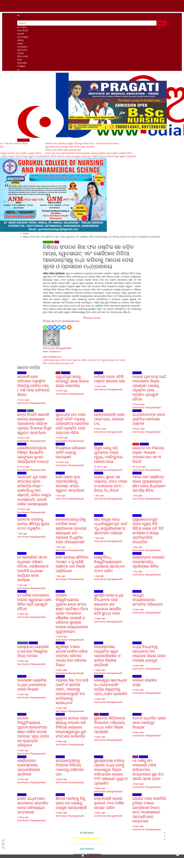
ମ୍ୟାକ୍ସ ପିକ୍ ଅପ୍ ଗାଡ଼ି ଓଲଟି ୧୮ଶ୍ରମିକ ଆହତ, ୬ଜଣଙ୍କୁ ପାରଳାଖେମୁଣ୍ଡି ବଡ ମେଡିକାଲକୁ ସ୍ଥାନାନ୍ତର (72, 691)
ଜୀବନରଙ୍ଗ (22, 50)
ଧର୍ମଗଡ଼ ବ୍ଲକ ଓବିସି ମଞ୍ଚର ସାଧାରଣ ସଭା (109, 378)
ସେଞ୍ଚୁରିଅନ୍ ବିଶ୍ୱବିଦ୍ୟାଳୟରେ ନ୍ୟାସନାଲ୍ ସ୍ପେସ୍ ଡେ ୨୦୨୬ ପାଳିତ (109, 564)
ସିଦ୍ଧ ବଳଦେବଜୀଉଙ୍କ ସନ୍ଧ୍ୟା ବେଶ (58, 363)
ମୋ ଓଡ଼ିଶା (21, 27)
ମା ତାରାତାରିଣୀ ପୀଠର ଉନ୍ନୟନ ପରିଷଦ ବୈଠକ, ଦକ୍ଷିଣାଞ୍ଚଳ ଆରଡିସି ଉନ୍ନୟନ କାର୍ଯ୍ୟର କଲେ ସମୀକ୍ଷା (33, 568)
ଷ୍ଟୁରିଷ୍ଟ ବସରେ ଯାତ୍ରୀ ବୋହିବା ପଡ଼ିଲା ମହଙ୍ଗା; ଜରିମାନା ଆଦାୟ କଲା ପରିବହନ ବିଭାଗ (72, 655)
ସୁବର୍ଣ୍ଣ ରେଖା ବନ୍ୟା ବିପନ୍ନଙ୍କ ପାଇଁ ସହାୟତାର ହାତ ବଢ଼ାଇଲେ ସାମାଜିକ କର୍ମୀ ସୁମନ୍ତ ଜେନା (108, 604)
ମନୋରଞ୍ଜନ (22, 46)
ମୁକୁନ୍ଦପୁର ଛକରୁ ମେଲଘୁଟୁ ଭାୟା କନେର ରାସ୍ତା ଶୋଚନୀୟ (72, 381)
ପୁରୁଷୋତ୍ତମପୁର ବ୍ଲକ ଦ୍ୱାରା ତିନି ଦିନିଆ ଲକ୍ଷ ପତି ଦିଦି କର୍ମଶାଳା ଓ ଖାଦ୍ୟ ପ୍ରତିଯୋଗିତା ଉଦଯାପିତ (148, 530)
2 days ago (23, 613)
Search (20, 17)
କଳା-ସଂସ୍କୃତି (22, 37)
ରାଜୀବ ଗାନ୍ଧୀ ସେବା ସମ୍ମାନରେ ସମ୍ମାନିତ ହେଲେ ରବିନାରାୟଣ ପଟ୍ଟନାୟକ (32, 805)
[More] (69, 327)
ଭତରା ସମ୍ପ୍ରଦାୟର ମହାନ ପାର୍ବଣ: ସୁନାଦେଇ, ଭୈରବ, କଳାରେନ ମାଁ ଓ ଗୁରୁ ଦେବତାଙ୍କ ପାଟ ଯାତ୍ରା (84, 360)
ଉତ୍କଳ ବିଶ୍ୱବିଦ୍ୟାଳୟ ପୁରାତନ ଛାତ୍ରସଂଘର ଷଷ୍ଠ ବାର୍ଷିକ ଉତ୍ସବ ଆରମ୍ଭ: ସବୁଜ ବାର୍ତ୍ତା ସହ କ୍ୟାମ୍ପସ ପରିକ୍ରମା (33, 732)
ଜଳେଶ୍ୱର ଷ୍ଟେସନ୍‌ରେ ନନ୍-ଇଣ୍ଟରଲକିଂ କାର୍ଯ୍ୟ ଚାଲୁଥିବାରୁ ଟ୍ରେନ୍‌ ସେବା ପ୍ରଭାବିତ (111, 687)
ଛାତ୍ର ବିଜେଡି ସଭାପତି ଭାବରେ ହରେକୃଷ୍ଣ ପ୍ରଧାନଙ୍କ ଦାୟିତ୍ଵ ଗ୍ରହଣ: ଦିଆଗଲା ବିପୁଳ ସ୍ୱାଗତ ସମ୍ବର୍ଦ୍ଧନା (34, 423)
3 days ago (23, 750)
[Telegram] (64, 327)
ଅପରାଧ (20, 53)
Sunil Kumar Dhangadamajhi (57, 348)
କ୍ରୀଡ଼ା (20, 43)
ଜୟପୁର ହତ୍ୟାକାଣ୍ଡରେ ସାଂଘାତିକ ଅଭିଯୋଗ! (147, 600)
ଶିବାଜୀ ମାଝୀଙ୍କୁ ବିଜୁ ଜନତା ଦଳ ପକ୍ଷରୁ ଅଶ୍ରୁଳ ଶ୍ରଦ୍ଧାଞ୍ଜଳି (72, 803)
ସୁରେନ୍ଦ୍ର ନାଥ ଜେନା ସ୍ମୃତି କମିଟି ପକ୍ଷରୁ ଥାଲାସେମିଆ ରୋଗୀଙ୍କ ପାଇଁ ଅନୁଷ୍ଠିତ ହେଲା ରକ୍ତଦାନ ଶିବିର (72, 423)
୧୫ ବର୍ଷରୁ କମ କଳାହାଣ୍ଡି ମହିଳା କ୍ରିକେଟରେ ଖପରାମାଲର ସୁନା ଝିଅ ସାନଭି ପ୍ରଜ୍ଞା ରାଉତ (148, 769)
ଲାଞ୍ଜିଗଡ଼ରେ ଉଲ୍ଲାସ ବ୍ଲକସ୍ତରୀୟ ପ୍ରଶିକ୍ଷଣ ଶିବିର (148, 561)
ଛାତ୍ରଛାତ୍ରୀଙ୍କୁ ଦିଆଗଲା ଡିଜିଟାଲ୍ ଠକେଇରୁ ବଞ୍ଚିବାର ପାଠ (70, 767)
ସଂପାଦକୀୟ (22, 62)
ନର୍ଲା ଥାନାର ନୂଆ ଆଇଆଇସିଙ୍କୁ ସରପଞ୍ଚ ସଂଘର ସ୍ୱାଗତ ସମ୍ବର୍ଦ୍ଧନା (70, 484)
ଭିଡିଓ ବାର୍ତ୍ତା (22, 56)
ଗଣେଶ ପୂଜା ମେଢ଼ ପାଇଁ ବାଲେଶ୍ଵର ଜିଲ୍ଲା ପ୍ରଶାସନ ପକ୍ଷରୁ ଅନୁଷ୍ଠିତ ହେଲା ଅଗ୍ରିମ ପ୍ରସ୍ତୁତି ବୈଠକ (149, 388)
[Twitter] (59, 327)
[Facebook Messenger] (54, 327)
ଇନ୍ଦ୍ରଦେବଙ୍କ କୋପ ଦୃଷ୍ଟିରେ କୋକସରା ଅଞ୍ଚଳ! (148, 419)
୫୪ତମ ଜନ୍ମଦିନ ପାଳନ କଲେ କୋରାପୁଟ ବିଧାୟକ (149, 722)
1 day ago (61, 495)
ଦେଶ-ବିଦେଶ (22, 30)
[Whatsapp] (45, 327)
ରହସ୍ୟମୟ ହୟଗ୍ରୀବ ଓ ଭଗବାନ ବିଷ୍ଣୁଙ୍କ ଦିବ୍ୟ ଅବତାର (33, 651)
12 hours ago (62, 462)
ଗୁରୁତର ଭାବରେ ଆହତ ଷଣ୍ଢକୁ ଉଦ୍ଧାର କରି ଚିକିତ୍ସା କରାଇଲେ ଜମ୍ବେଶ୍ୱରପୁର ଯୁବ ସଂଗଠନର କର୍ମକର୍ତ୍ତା (72, 727)
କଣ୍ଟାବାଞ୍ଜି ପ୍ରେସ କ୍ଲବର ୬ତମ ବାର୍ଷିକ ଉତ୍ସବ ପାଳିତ (109, 803)
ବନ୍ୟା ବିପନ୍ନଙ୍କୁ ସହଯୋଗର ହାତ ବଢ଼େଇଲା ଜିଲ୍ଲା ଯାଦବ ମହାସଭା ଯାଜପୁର (149, 653)
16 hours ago (139, 466)
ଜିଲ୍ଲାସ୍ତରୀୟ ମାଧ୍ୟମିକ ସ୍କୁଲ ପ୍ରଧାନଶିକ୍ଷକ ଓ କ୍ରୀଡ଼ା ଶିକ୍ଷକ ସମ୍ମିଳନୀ (107, 655)
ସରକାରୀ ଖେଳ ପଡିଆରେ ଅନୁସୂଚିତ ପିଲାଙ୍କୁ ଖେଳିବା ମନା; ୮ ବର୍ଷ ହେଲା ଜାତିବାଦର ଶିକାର (33, 385)
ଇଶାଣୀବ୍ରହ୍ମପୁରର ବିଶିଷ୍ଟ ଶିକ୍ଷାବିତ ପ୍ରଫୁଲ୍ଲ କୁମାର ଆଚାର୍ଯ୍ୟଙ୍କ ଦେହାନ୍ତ (33, 455)
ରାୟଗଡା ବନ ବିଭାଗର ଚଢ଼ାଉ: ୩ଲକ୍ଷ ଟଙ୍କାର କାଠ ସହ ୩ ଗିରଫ (148, 455)
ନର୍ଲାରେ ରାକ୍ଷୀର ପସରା (144, 682)
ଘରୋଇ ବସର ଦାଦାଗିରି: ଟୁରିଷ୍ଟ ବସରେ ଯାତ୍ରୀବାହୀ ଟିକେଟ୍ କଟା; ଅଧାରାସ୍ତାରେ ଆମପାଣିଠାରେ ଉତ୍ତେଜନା (149, 809)
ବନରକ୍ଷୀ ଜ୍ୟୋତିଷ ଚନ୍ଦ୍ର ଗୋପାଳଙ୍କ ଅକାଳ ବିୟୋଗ (31, 684)
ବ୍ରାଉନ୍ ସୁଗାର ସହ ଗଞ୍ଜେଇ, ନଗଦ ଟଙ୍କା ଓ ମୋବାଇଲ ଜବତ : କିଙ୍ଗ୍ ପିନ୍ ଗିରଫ (110, 484)
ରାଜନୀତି (20, 33)
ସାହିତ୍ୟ (20, 40)
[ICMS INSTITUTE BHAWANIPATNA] (61, 321)
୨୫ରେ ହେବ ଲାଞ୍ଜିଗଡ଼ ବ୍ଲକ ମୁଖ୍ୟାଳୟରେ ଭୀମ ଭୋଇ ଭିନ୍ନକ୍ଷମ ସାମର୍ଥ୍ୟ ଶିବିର (149, 484)
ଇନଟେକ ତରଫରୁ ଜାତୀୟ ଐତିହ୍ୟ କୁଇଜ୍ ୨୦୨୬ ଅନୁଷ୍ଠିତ (33, 524)
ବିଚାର (19, 59)
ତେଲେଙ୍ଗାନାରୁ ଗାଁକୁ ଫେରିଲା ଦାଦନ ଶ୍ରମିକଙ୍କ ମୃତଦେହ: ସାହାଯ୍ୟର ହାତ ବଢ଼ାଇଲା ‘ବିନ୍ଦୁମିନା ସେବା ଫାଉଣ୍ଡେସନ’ (71, 530)
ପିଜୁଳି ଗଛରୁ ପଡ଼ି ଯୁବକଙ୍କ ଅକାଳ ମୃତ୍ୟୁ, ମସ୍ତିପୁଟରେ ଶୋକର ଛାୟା (108, 455)
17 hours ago (23, 509)
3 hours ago (23, 399)
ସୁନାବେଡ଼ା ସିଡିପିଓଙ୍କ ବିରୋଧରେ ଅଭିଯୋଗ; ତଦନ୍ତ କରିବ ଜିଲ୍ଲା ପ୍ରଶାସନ (109, 725)
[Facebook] (50, 327)
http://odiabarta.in (52, 356)
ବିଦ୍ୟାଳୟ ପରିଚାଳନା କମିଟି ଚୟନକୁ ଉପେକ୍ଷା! (71, 452)
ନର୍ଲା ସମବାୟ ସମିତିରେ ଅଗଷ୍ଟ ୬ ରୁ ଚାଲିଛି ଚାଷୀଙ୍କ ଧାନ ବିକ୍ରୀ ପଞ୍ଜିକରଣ (72, 564)
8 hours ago (100, 428)
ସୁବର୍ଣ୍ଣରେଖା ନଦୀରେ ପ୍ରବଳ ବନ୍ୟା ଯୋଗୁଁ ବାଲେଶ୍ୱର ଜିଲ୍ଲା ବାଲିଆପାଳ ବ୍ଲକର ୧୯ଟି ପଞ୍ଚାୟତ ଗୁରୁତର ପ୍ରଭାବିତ (111, 771)
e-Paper (21, 66)
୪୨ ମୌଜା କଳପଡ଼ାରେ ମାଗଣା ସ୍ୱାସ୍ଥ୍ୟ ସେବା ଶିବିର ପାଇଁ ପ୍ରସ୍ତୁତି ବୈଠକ (34, 602)
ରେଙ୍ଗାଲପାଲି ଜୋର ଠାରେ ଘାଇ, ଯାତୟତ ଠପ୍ (109, 419)
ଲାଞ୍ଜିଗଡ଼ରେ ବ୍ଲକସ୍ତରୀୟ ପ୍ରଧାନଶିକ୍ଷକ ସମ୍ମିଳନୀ (28, 767)
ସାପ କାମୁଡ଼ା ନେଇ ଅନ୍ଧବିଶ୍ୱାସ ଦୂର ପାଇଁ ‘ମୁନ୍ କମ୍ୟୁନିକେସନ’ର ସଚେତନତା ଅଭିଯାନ (110, 526)
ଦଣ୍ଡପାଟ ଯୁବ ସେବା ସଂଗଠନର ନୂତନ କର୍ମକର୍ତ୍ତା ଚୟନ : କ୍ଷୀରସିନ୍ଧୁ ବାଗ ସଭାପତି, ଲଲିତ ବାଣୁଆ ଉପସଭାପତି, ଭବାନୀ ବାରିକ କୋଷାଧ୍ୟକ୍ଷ (34, 490)
